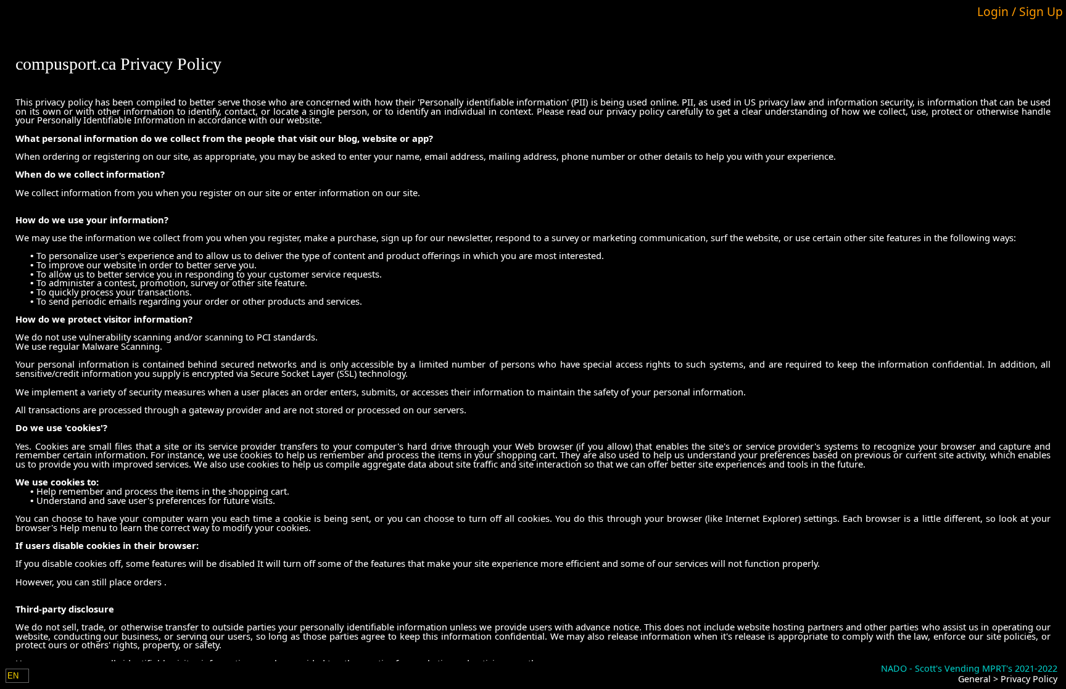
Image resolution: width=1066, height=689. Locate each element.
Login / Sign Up (1020, 11)
